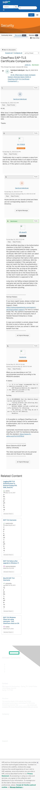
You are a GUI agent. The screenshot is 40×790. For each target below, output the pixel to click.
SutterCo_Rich (9, 523)
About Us (5, 717)
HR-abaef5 (23, 232)
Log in (31, 15)
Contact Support (7, 746)
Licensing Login (7, 755)
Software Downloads (8, 752)
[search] (16, 6)
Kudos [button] (35, 87)
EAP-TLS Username (9, 520)
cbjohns (7, 490)
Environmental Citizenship (10, 725)
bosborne (22, 357)
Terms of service (7, 731)
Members (33, 35)
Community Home (6, 35)
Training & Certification (9, 749)
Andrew (7, 626)
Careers (4, 720)
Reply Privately (11, 105)
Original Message (22, 210)
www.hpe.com (23, 705)
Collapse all (18, 53)
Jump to (32, 65)
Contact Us (5, 722)
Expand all (9, 53)
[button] (37, 762)
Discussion (20, 35)
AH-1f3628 (21, 144)
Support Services (7, 744)
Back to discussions (9, 50)
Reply (3, 105)
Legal (3, 733)
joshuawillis (8, 583)
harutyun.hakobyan (20, 99)
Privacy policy (6, 728)
